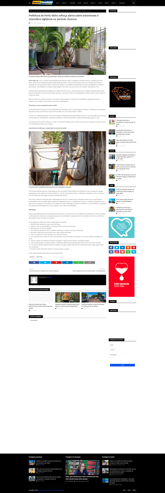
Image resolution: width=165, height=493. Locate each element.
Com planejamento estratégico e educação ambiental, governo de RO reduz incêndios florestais (122, 481)
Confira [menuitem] (92, 3)
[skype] (133, 252)
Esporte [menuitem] (86, 3)
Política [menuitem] (64, 3)
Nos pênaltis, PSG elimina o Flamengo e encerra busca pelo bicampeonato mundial (125, 132)
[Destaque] (82, 467)
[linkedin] (122, 247)
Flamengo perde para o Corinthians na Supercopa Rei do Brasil (125, 122)
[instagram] (116, 252)
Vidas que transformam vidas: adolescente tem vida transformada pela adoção (40, 306)
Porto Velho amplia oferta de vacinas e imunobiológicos (124, 200)
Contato (134, 490)
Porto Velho (39, 257)
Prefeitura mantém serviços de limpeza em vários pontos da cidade (92, 305)
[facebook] (111, 247)
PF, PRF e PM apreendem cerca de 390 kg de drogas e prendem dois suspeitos (126, 176)
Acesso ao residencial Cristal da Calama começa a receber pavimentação (121, 462)
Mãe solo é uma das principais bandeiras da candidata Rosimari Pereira (49, 470)
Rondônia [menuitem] (72, 3)
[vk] (111, 252)
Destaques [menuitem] (122, 3)
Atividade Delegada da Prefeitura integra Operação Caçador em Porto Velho (125, 157)
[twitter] (116, 247)
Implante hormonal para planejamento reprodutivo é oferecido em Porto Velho (124, 209)
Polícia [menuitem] (100, 3)
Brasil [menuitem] (79, 3)
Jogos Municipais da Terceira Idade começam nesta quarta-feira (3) (126, 142)
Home (124, 490)
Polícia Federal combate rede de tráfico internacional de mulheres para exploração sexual (126, 166)
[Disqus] (67, 384)
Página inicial (33, 11)
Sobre (129, 490)
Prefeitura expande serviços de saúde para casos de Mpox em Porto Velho (125, 191)
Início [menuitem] (57, 3)
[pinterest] (133, 247)
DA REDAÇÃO (70, 481)
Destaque (39, 11)
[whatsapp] (128, 252)
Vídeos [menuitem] (113, 3)
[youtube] (122, 252)
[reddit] (128, 247)
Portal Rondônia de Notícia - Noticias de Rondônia (51, 490)
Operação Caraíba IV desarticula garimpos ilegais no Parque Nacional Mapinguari (67, 305)
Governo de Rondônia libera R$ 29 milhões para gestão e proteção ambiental (48, 478)
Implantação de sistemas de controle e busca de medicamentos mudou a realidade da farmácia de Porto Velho (123, 471)
